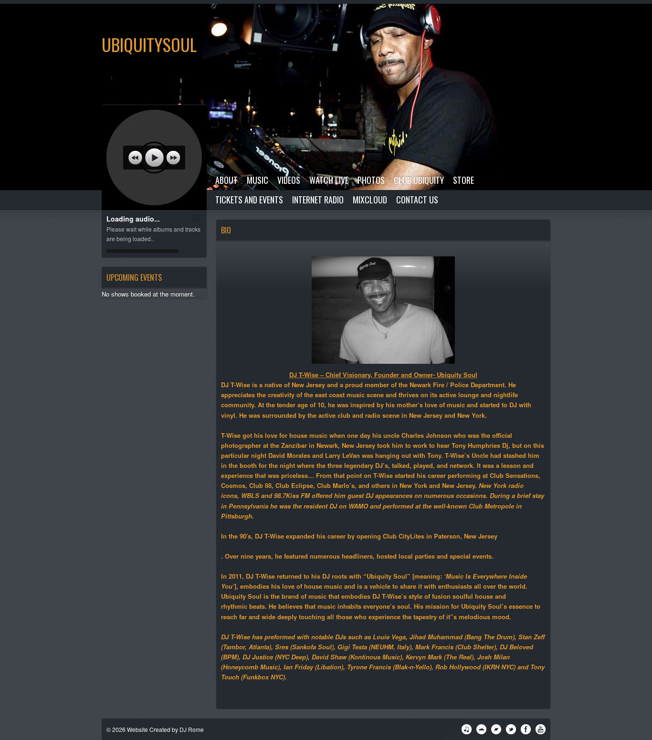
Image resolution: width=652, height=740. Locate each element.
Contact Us (417, 199)
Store (463, 180)
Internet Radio (318, 199)
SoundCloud (481, 729)
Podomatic (496, 729)
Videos (288, 180)
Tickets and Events (249, 199)
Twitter (511, 729)
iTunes (467, 729)
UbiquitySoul (149, 44)
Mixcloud (370, 199)
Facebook (526, 729)
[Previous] (135, 157)
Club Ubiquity (419, 180)
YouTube (541, 729)
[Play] (154, 158)
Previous (607, 20)
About (226, 180)
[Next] (173, 157)
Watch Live (328, 180)
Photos (371, 180)
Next (635, 20)
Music (257, 180)
